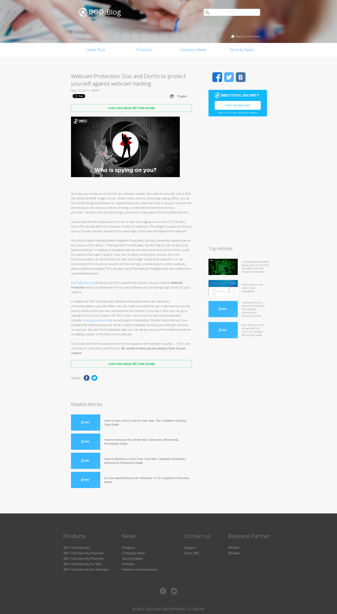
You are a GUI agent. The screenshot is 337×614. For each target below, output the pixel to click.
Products (144, 49)
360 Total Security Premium (83, 558)
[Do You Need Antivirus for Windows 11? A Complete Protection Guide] (85, 480)
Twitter (229, 77)
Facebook (217, 77)
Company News (193, 49)
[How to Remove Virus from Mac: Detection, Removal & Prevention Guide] (85, 442)
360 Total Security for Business (86, 569)
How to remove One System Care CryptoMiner (252, 288)
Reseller (234, 553)
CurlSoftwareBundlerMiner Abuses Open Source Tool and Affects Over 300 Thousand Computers (256, 266)
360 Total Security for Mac (82, 564)
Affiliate (233, 547)
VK (241, 77)
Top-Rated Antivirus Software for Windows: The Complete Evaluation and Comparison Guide (253, 309)
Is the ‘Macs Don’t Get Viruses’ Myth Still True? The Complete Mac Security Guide (253, 330)
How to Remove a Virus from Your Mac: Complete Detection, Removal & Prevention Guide (145, 461)
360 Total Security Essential (83, 553)
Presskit (128, 564)
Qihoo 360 (191, 553)
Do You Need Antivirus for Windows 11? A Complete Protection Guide (146, 480)
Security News (242, 49)
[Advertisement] (237, 182)
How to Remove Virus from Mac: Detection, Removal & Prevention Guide (141, 441)
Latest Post (95, 49)
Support (190, 547)
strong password (97, 320)
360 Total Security (83, 283)
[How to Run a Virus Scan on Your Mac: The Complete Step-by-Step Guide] (85, 422)
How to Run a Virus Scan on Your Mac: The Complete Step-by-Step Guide (145, 422)
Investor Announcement (140, 569)
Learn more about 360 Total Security (131, 108)
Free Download (237, 105)
